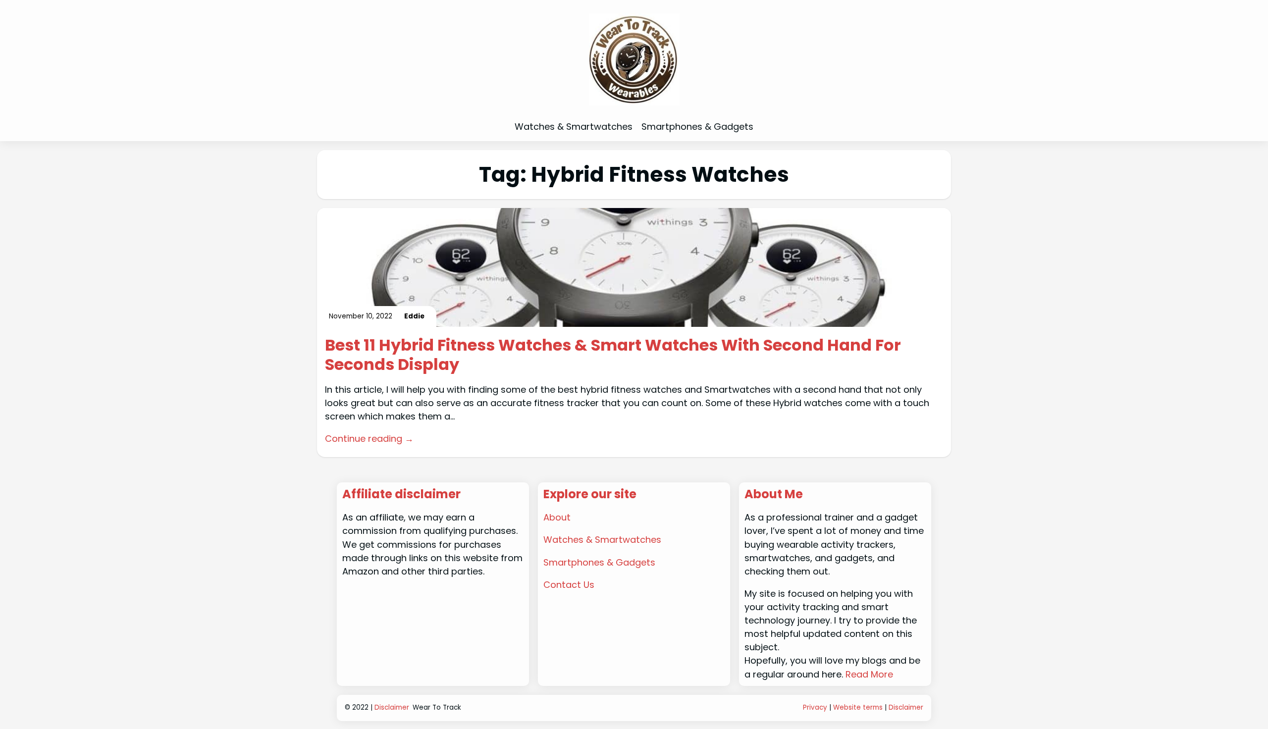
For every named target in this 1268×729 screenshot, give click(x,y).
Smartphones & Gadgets (599, 562)
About (557, 517)
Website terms (858, 707)
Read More (869, 674)
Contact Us (568, 584)
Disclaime (905, 707)
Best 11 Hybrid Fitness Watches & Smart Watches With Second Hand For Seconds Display (613, 355)
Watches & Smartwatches (602, 539)
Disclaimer (391, 707)
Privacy (815, 707)
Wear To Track (437, 707)
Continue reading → (369, 438)
